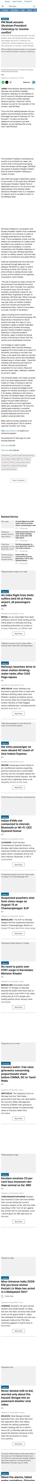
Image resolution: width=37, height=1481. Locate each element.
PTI (2, 609)
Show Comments (18, 480)
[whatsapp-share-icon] (3, 83)
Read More (18, 634)
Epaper (7, 1)
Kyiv (3, 459)
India (22, 10)
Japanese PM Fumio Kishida (18, 465)
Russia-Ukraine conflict (23, 462)
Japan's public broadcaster (9, 469)
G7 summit (5, 462)
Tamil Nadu (14, 10)
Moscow (28, 459)
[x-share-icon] (6, 83)
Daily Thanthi (17, 1)
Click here (5, 445)
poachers (30, 922)
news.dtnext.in (11, 431)
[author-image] (2, 1296)
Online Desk (9, 1296)
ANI (2, 75)
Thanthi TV (28, 1)
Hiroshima (12, 462)
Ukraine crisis (5, 465)
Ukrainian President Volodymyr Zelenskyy (23, 455)
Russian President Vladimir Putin (15, 459)
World (29, 10)
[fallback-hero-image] (8, 524)
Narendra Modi (6, 455)
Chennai (5, 10)
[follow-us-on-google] (33, 82)
